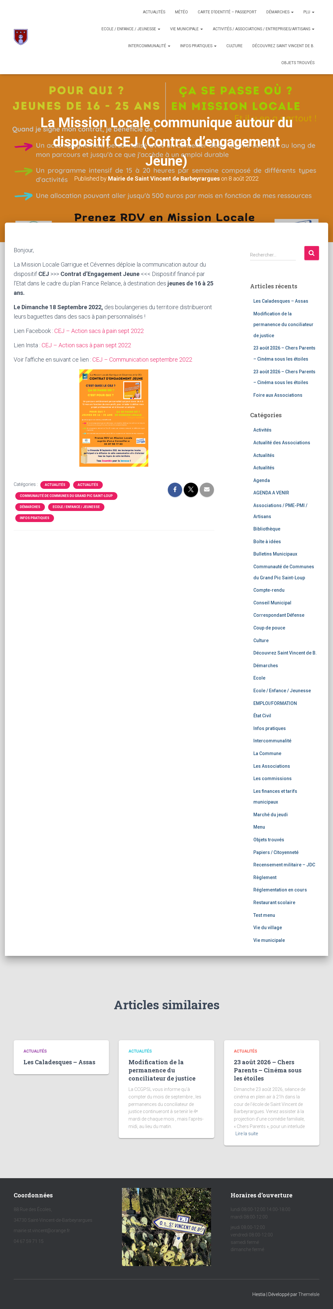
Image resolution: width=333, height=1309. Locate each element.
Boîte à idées (267, 541)
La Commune (267, 753)
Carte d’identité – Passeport (227, 12)
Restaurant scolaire (274, 902)
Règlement (264, 877)
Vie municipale (185, 29)
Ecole (259, 678)
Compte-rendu (269, 590)
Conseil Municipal (272, 602)
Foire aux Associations (277, 395)
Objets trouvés (268, 839)
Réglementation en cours (280, 889)
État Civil (262, 715)
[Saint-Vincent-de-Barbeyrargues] (21, 37)
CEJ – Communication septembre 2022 (142, 359)
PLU (307, 12)
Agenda (261, 480)
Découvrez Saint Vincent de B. (283, 46)
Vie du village (267, 927)
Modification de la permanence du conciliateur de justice (283, 324)
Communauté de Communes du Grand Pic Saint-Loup (66, 496)
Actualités (154, 12)
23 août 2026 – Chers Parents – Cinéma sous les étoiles (267, 1070)
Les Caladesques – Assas (280, 301)
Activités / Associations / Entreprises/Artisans (262, 29)
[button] (292, 12)
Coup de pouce (269, 627)
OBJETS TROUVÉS (297, 63)
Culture (234, 46)
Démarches (278, 12)
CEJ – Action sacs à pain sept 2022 (99, 330)
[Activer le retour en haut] (320, 1296)
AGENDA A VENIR (271, 492)
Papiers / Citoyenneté (276, 852)
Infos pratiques (196, 46)
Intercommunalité (147, 46)
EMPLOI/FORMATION (275, 703)
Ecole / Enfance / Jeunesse (129, 29)
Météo (181, 12)
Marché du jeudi (270, 814)
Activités (262, 430)
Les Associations (271, 766)
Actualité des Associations (281, 442)
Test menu (264, 915)
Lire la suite (246, 1133)
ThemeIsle (308, 1294)
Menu (259, 827)
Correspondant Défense (278, 615)
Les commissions (272, 778)
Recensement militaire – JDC (284, 864)
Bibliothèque (266, 528)
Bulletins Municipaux (275, 554)
